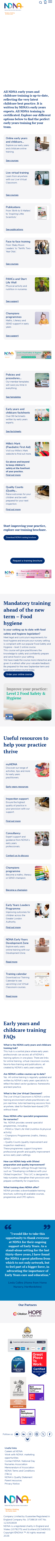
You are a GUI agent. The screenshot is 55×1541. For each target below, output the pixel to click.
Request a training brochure (27, 560)
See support (12, 301)
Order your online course (19, 674)
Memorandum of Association (19, 1467)
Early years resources (17, 786)
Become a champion (16, 890)
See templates (13, 397)
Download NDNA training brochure (21, 537)
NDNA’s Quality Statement (18, 1477)
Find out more (13, 475)
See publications (14, 229)
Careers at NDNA (14, 1451)
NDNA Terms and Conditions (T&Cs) (20, 1472)
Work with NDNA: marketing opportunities (19, 1456)
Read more (11, 961)
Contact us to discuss (17, 855)
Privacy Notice (12, 1483)
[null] (36, 1434)
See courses (12, 160)
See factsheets (13, 431)
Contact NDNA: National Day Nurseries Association (20, 1462)
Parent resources (13, 1480)
